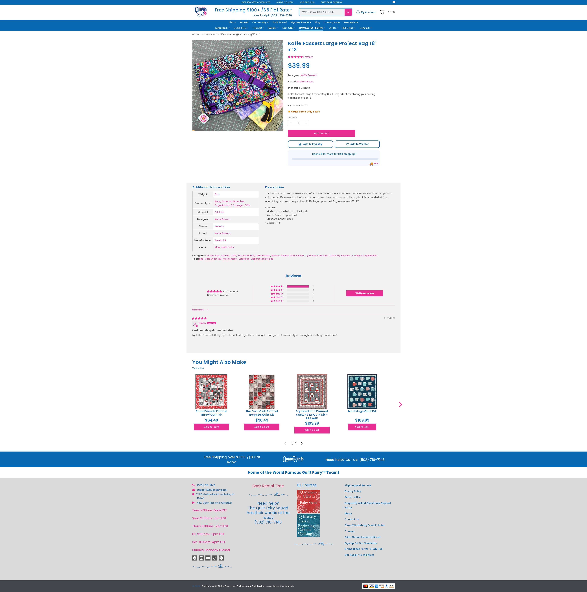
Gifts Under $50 (246, 255)
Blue (217, 247)
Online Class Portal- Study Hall (363, 549)
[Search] (348, 12)
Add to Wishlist (357, 144)
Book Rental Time (268, 486)
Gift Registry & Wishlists (359, 555)
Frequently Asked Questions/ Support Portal (368, 505)
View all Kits (198, 368)
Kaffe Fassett (309, 75)
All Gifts (225, 255)
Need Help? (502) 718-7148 (272, 15)
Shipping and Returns (358, 485)
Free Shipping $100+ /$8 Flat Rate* (253, 10)
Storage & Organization (364, 255)
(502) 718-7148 (206, 485)
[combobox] (322, 12)
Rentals (244, 22)
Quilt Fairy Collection (317, 255)
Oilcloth (219, 212)
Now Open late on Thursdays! (214, 503)
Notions (275, 255)
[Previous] (285, 443)
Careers (349, 531)
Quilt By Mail (280, 22)
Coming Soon (332, 22)
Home (195, 34)
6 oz (217, 194)
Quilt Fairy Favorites (340, 255)
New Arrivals (350, 22)
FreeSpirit (220, 240)
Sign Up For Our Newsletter (361, 543)
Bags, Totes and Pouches (229, 201)
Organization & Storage (229, 205)
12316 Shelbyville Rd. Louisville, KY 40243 (215, 496)
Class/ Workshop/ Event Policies (365, 525)
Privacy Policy (353, 491)
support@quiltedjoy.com (212, 490)
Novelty (219, 226)
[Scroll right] (400, 404)
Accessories (208, 34)
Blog (317, 22)
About (348, 513)
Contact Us (352, 519)
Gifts (247, 205)
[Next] (302, 443)
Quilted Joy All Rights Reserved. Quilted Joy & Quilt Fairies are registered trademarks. (248, 586)
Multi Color (227, 247)
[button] (366, 12)
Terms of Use (353, 497)
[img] (199, 318)
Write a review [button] (364, 293)
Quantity (292, 117)
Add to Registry (310, 144)
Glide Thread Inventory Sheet (362, 537)
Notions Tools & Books (292, 255)
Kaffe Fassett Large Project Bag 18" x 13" (239, 34)
